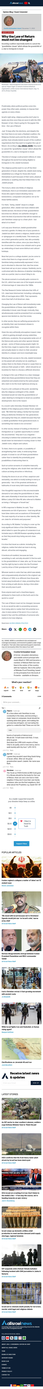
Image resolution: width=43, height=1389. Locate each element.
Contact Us (6, 1375)
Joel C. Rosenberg (8, 1201)
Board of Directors (9, 1354)
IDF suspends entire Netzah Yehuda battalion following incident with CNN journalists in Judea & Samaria (21, 1271)
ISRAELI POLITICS (22, 623)
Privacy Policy (7, 1371)
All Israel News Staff (9, 923)
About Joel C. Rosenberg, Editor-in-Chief (16, 1344)
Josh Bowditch (7, 1065)
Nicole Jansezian (8, 886)
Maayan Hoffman (7, 1032)
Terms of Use (6, 1368)
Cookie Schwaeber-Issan (12, 28)
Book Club (5, 1361)
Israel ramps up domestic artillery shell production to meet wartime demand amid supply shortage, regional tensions (21, 1233)
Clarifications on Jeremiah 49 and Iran (17, 1062)
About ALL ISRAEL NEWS (9, 1347)
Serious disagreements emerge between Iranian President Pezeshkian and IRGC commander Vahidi (20, 956)
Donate (4, 1364)
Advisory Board (7, 1358)
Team (3, 1351)
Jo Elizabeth (6, 997)
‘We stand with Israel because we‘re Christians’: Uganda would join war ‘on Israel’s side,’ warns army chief (20, 918)
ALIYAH (12, 623)
